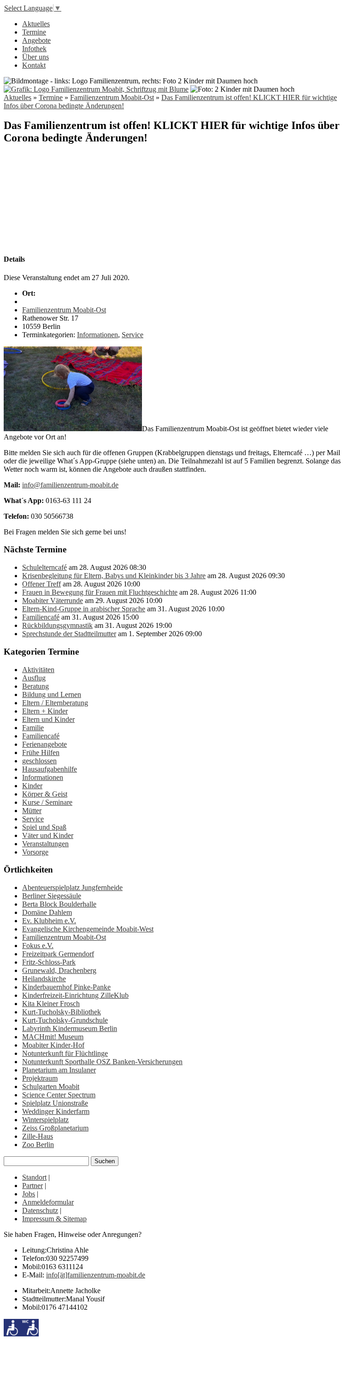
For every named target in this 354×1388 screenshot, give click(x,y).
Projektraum (40, 1078)
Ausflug (34, 678)
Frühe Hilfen (40, 752)
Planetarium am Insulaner (59, 1070)
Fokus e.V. (37, 945)
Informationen (97, 335)
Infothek (34, 49)
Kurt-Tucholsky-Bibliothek (61, 1012)
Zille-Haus (37, 1136)
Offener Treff (41, 584)
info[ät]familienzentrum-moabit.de (95, 1275)
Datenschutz (40, 1210)
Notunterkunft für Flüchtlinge (65, 1053)
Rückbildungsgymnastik (57, 625)
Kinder (32, 786)
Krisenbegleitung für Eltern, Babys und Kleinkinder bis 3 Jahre (114, 576)
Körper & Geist (44, 794)
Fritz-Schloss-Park (49, 962)
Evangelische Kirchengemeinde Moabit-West (87, 929)
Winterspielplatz (45, 1120)
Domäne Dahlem (47, 912)
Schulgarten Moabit (50, 1086)
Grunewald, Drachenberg (59, 970)
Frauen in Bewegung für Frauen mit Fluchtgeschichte (99, 592)
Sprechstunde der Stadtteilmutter (69, 634)
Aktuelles (36, 24)
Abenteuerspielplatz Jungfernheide (72, 887)
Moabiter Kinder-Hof (53, 1045)
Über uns (35, 57)
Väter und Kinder (47, 835)
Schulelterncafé (44, 567)
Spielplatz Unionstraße (55, 1103)
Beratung (35, 686)
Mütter (31, 810)
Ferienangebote (44, 744)
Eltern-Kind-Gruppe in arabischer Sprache (83, 609)
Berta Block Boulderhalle (59, 904)
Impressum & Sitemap (54, 1219)
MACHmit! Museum (52, 1037)
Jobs (28, 1194)
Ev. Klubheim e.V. (49, 921)
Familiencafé (40, 617)
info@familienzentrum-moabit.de (70, 485)
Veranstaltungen (45, 844)
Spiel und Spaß (44, 827)
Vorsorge (35, 852)
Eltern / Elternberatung (55, 703)
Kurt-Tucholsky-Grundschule (65, 1020)
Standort (34, 1177)
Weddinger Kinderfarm (55, 1111)
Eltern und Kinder (48, 719)
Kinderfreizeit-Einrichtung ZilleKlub (75, 995)
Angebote (36, 40)
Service (132, 335)
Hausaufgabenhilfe (49, 769)
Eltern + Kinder (45, 711)
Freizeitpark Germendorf (58, 954)
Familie (33, 728)
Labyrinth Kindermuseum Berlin (69, 1028)
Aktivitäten (38, 670)
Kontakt (34, 65)
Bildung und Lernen (51, 694)
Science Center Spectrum (58, 1095)
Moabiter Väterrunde (52, 600)
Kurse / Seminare (47, 802)
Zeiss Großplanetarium (55, 1128)
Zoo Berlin (38, 1144)
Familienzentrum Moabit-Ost (112, 97)
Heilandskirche (44, 979)
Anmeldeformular (48, 1202)
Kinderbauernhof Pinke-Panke (66, 987)
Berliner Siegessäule (51, 896)
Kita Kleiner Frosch (51, 1003)
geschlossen (39, 761)
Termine (34, 32)
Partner (32, 1185)
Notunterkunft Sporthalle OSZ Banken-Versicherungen (102, 1062)
